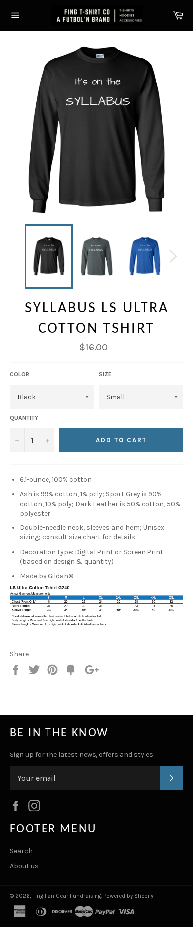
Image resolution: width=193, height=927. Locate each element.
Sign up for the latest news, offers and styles (81, 755)
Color (19, 374)
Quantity (24, 417)
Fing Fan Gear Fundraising (66, 896)
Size (105, 374)
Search (21, 851)
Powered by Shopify (128, 896)
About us (24, 866)
